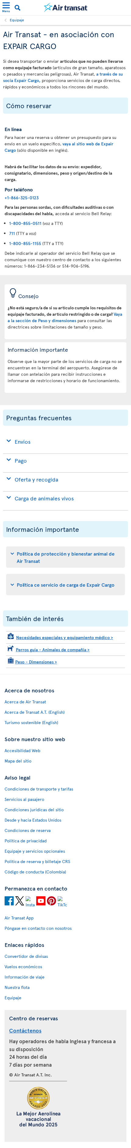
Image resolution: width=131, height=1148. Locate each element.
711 (12, 233)
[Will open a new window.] (9, 901)
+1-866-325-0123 (22, 198)
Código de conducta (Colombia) (35, 872)
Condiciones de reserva (28, 830)
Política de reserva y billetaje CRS (37, 861)
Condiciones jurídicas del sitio (34, 809)
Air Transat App (19, 918)
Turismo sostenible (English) (31, 722)
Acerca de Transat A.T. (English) (35, 712)
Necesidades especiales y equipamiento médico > (64, 637)
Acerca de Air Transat (25, 702)
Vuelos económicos (23, 966)
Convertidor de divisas (26, 956)
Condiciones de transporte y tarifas (39, 789)
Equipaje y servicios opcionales (35, 851)
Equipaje (17, 19)
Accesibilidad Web (22, 750)
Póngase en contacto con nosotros (38, 928)
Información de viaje (24, 977)
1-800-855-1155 (25, 243)
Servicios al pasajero (24, 799)
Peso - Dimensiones (36, 662)
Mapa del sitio (18, 761)
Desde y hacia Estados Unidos (33, 820)
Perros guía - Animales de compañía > (53, 649)
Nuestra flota (17, 987)
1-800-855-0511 (25, 223)
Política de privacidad (26, 841)
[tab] (65, 557)
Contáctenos (25, 1030)
